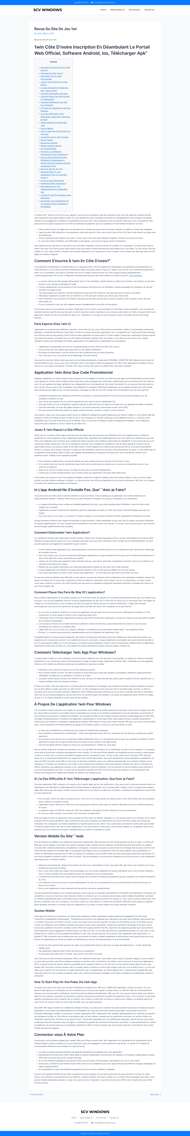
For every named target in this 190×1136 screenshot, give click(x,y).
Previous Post (36, 1094)
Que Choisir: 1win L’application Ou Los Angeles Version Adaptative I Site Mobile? (55, 204)
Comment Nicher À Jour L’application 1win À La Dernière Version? (54, 175)
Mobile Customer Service (51, 146)
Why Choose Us (117, 10)
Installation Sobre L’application (53, 183)
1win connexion (135, 275)
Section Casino (47, 140)
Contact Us (149, 10)
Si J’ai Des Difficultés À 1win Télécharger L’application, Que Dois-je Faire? (56, 117)
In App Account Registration (52, 180)
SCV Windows (47, 10)
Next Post (155, 1094)
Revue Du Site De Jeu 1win (52, 169)
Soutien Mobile (47, 128)
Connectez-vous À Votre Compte (54, 137)
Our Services (134, 10)
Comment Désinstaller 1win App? (54, 93)
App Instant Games (48, 149)
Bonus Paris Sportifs (49, 143)
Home (103, 10)
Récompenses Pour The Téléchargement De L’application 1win (54, 189)
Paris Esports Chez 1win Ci (52, 73)
